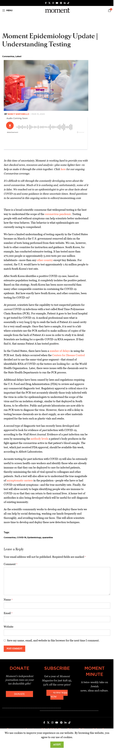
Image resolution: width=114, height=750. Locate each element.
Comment (10, 564)
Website (8, 626)
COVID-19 (21, 537)
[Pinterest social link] (61, 3)
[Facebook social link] (46, 3)
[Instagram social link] (53, 3)
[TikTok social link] (68, 3)
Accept (57, 744)
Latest (18, 56)
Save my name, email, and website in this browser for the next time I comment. (53, 640)
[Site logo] (57, 10)
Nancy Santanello (18, 114)
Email (8, 613)
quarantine (47, 537)
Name (8, 599)
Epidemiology (34, 537)
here (63, 169)
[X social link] (49, 3)
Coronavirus (8, 56)
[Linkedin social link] (64, 3)
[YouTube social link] (57, 3)
